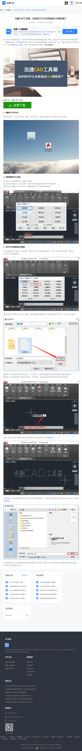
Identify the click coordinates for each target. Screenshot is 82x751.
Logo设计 (77, 737)
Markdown (36, 737)
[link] (30, 10)
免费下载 (19, 105)
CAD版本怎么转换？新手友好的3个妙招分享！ (19, 702)
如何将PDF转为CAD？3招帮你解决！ (16, 692)
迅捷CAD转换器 (10, 665)
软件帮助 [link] (9, 10)
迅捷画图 (20, 737)
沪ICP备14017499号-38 (28, 748)
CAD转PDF (29, 662)
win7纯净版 (22, 739)
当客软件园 (13, 739)
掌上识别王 (45, 737)
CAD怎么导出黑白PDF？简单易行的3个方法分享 (20, 686)
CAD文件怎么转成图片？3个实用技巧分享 (18, 696)
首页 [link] (1, 10)
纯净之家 (5, 739)
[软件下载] (73, 523)
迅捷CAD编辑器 (10, 662)
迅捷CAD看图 (9, 668)
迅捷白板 (12, 737)
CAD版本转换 (30, 672)
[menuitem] (75, 3)
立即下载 (55, 31)
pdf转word (60, 737)
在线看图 (29, 675)
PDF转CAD (29, 668)
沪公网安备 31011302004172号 (48, 748)
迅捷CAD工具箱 (17, 45)
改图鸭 (53, 737)
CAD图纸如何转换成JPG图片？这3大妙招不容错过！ (21, 689)
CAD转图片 (29, 665)
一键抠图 (69, 737)
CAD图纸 (6, 501)
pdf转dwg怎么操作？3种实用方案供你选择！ (19, 699)
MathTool (28, 737)
